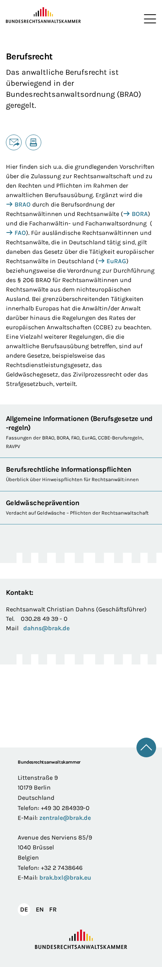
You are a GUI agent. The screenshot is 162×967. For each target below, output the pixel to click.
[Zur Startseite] (43, 15)
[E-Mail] (14, 142)
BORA (140, 214)
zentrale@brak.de (65, 817)
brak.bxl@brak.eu (65, 877)
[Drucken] (33, 142)
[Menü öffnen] (148, 19)
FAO (20, 232)
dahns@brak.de (46, 628)
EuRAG (116, 261)
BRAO (23, 204)
